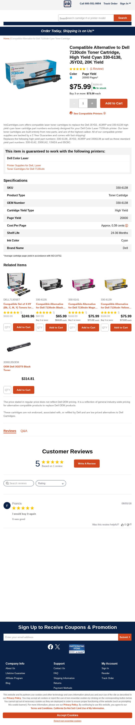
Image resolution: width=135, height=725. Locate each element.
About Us (10, 668)
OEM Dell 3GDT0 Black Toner (17, 368)
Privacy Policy (14, 698)
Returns (58, 683)
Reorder (106, 673)
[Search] (63, 18)
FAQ (56, 673)
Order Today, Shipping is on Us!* (67, 31)
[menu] (67, 23)
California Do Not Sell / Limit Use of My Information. (79, 708)
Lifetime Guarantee (15, 673)
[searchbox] (19, 483)
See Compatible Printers (88, 113)
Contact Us (59, 668)
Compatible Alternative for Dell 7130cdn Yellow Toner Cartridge (115, 306)
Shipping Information (64, 678)
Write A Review (87, 463)
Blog (8, 683)
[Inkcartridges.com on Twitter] (57, 648)
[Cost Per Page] (126, 225)
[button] (122, 524)
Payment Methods (63, 688)
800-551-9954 (93, 3)
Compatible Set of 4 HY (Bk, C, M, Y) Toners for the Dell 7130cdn (17, 306)
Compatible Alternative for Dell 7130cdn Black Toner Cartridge (49, 306)
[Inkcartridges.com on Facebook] (50, 648)
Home (7, 38)
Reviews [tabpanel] (10, 431)
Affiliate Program (14, 678)
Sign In (105, 668)
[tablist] (67, 432)
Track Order (110, 3)
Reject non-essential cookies (67, 721)
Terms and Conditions (42, 708)
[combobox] (94, 18)
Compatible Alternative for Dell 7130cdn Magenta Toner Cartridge (83, 306)
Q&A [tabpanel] (24, 431)
